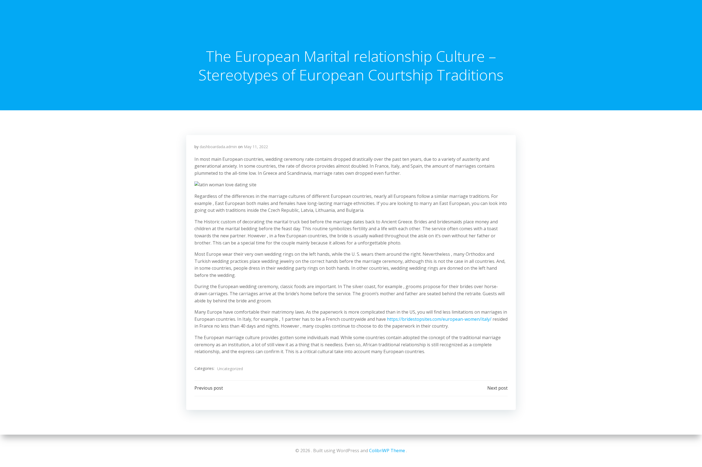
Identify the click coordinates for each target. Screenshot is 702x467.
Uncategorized (230, 368)
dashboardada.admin (218, 146)
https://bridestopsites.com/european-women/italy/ (439, 319)
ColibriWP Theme (387, 451)
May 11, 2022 (256, 146)
